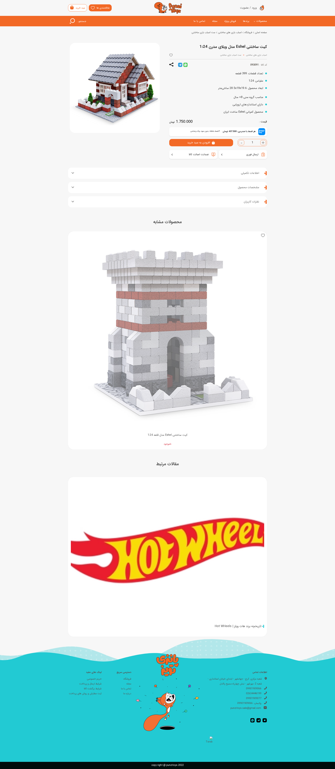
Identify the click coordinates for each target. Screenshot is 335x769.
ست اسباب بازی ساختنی (203, 32)
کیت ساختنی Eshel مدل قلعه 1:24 (167, 435)
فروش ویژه (230, 21)
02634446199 (253, 693)
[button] (171, 55)
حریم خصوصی (94, 679)
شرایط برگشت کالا (93, 689)
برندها (246, 21)
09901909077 (253, 698)
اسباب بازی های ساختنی (230, 32)
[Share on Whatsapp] (185, 65)
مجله (214, 21)
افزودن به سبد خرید (198, 142)
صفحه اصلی (261, 32)
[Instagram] (264, 720)
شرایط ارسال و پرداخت (90, 684)
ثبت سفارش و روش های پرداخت (85, 693)
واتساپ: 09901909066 (249, 703)
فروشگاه (248, 32)
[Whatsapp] (252, 720)
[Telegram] (258, 720)
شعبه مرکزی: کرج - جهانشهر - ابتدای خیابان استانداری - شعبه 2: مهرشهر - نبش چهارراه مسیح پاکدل (235, 681)
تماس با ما (199, 21)
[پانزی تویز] (168, 7)
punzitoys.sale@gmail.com (245, 708)
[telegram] (180, 65)
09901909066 (253, 689)
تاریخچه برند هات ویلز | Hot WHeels (238, 626)
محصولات (261, 21)
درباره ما (127, 693)
